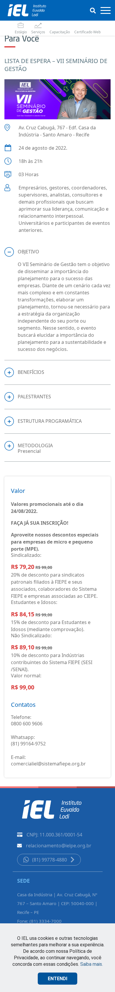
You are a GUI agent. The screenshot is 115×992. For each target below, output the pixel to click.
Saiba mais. (91, 964)
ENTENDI (57, 978)
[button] (57, 252)
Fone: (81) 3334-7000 (39, 921)
